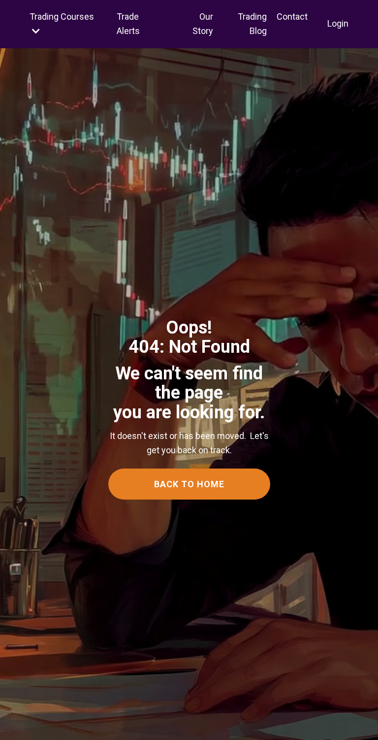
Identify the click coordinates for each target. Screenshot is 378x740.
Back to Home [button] (189, 484)
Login (337, 23)
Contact (292, 16)
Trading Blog (252, 23)
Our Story (202, 23)
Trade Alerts (128, 23)
